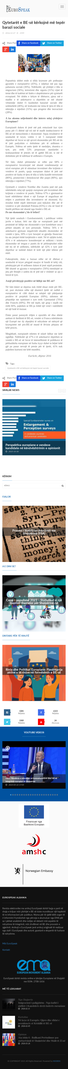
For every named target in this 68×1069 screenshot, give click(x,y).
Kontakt (6, 950)
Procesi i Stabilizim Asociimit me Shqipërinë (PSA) (34, 532)
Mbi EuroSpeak (9, 944)
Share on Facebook (30, 378)
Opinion (22, 1034)
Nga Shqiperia (25, 999)
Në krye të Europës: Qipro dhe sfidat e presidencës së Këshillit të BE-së (38, 1022)
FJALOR (6, 497)
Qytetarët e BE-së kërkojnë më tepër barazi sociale (28, 368)
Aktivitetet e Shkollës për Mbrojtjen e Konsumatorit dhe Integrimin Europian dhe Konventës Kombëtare (31, 780)
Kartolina (23, 1017)
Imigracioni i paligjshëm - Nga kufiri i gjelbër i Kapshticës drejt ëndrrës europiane (41, 1004)
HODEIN (56, 1061)
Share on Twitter (54, 378)
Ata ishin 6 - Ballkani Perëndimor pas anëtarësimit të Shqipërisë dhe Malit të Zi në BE (41, 1040)
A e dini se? (9, 566)
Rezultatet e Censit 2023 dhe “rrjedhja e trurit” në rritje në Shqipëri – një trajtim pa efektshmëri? (34, 448)
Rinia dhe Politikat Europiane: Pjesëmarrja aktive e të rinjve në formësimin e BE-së (34, 671)
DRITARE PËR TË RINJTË (15, 636)
